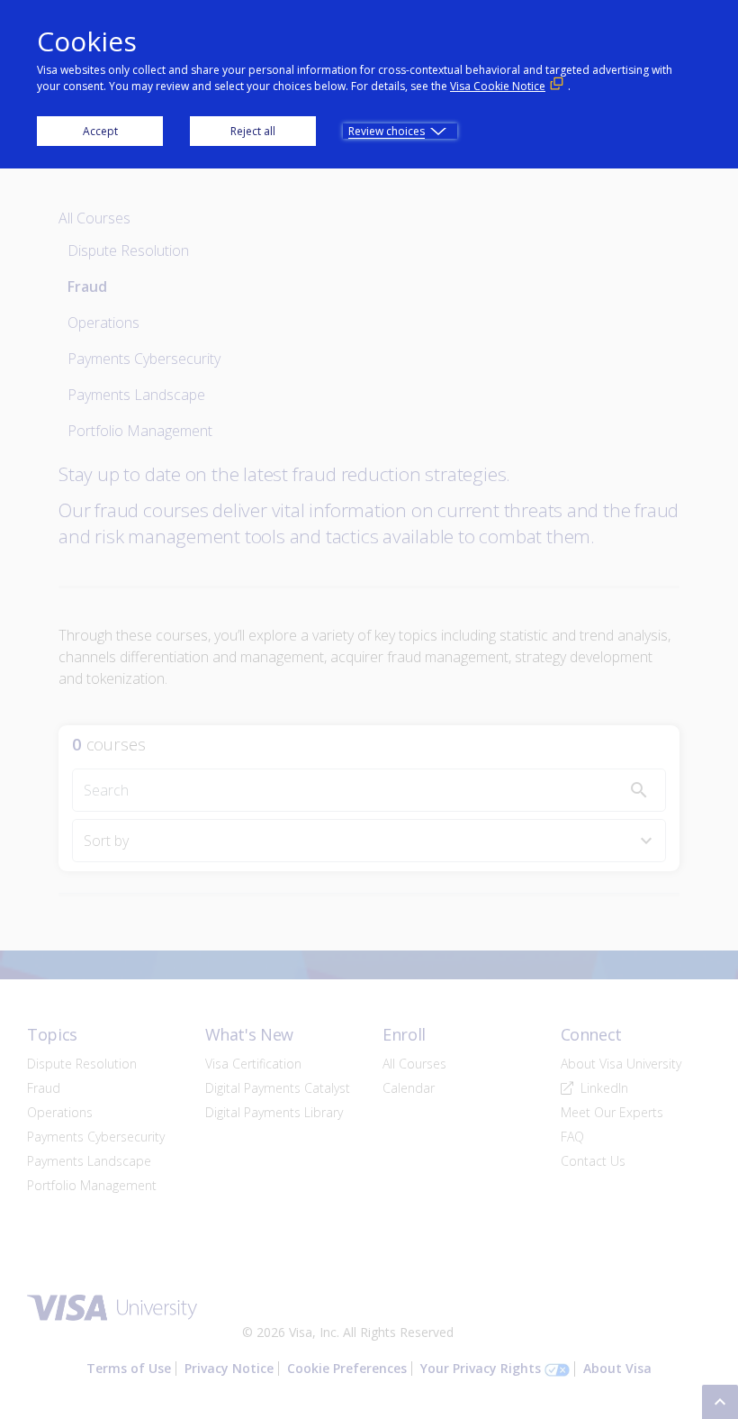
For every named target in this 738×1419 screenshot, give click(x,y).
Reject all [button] (252, 131)
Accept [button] (100, 131)
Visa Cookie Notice (497, 86)
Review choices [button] (386, 131)
